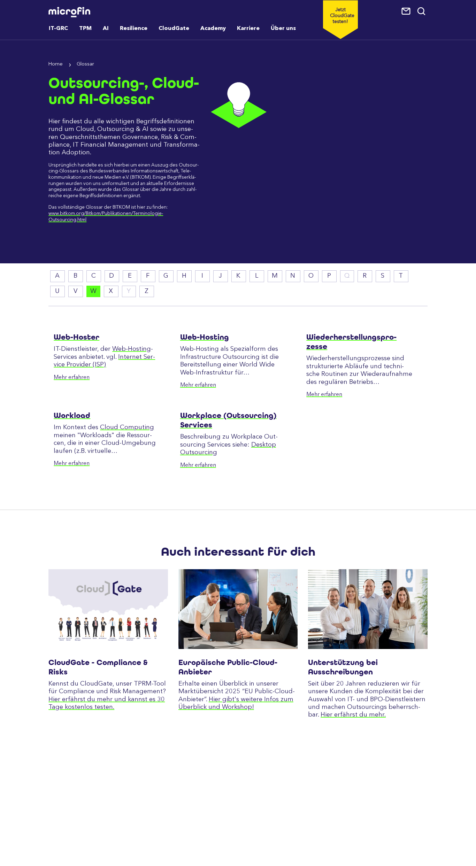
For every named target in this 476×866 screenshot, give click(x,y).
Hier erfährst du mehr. (353, 715)
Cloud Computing (127, 427)
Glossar (85, 64)
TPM (85, 28)
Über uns (283, 28)
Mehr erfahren (72, 377)
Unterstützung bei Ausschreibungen (343, 667)
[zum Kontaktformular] (407, 11)
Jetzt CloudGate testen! (342, 15)
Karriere (248, 28)
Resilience (133, 28)
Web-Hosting (131, 349)
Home (55, 64)
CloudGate (174, 28)
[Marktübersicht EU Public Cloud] (238, 609)
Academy (213, 28)
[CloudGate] (108, 609)
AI (106, 28)
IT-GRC (58, 28)
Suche (422, 11)
